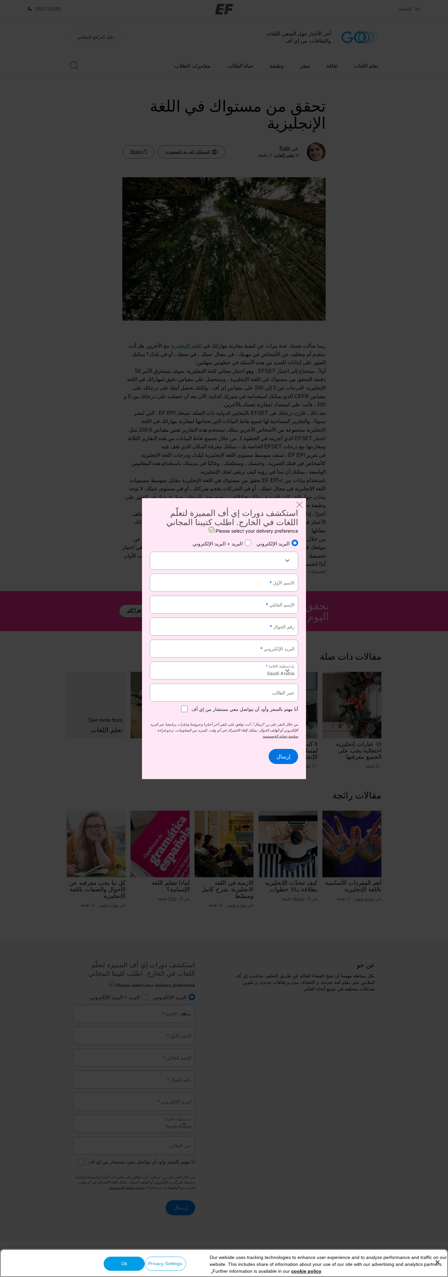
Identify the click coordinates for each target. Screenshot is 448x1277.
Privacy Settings (165, 1263)
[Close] (437, 1262)
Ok (124, 1263)
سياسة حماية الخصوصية (280, 736)
